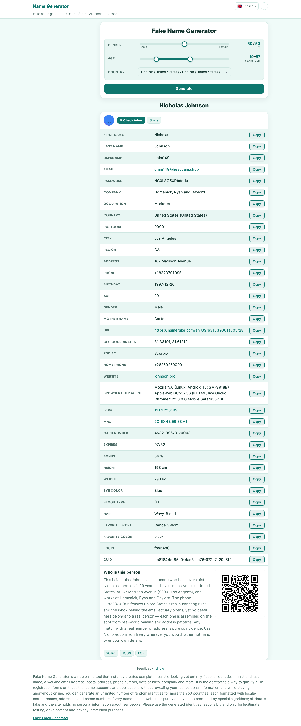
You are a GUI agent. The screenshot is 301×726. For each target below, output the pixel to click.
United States (78, 14)
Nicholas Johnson (104, 14)
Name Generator (51, 6)
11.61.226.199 (165, 410)
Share (154, 120)
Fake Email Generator (50, 718)
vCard (110, 653)
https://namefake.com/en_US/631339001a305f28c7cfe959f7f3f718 (214, 330)
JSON (126, 653)
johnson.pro (164, 376)
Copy (257, 135)
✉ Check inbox (131, 120)
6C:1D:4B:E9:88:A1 (170, 421)
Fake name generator (49, 14)
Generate (184, 88)
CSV (141, 653)
